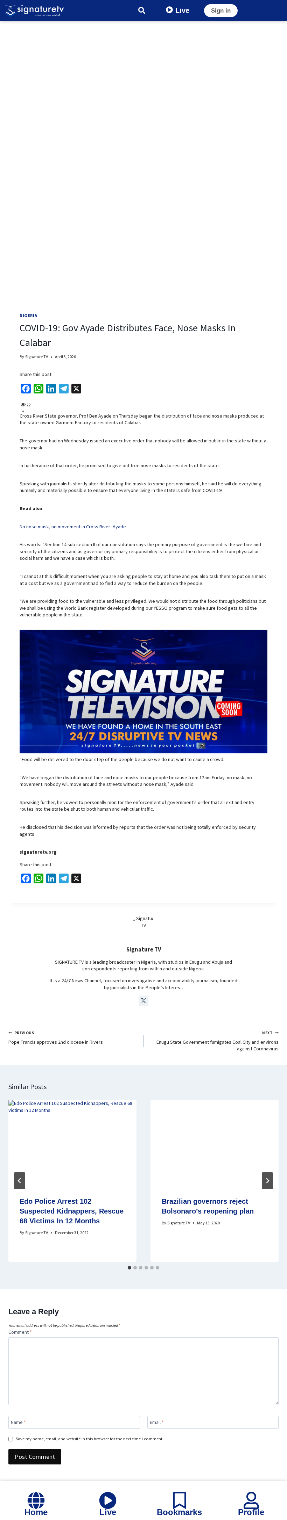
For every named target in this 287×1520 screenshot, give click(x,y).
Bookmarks (179, 1512)
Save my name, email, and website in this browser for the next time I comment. (89, 1438)
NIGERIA (28, 315)
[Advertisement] (143, 73)
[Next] (267, 1180)
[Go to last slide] (19, 1180)
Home (36, 1512)
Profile (251, 1512)
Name (18, 1422)
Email (157, 1422)
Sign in (221, 10)
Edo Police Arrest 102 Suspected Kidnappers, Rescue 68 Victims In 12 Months (72, 1211)
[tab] (129, 1267)
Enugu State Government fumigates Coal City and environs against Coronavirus (217, 1041)
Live (182, 10)
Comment (20, 1332)
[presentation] (72, 1142)
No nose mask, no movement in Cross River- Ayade (73, 526)
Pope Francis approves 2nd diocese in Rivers (55, 1037)
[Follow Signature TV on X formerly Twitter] (143, 1001)
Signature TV (36, 356)
